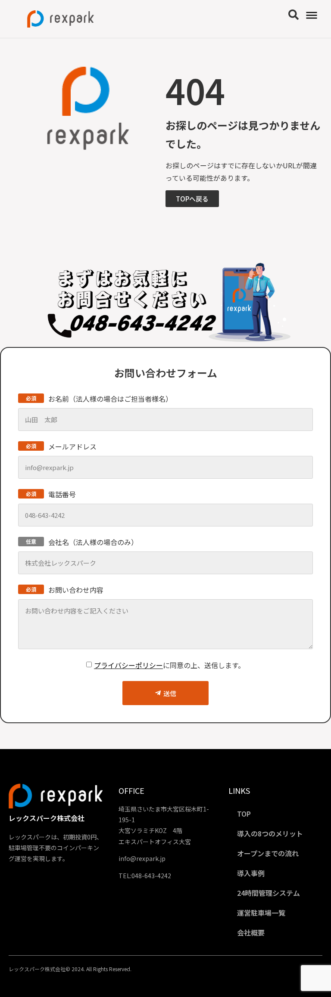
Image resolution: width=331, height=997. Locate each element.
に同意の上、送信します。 (169, 665)
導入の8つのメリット (270, 833)
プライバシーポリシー (128, 665)
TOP (244, 813)
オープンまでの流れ (268, 853)
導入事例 (251, 873)
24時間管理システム (268, 893)
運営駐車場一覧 (261, 912)
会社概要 (251, 932)
